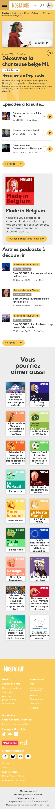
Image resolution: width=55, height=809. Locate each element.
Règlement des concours (20, 801)
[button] (13, 164)
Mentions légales (27, 791)
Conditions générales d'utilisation (27, 795)
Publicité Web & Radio (13, 776)
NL (34, 5)
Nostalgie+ (35, 708)
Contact (6, 763)
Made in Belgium (31, 13)
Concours (34, 703)
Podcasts (16, 13)
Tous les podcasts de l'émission (26, 238)
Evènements (36, 699)
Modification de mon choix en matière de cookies (27, 805)
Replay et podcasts (12, 688)
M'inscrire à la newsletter (15, 724)
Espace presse (9, 772)
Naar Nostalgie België (13, 780)
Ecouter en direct (11, 684)
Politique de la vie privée (27, 798)
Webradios (7, 692)
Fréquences (8, 703)
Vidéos (33, 695)
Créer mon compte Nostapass (17, 719)
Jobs (4, 767)
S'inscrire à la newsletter (37, 689)
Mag (32, 684)
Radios (5, 13)
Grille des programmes (9, 698)
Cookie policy (40, 801)
